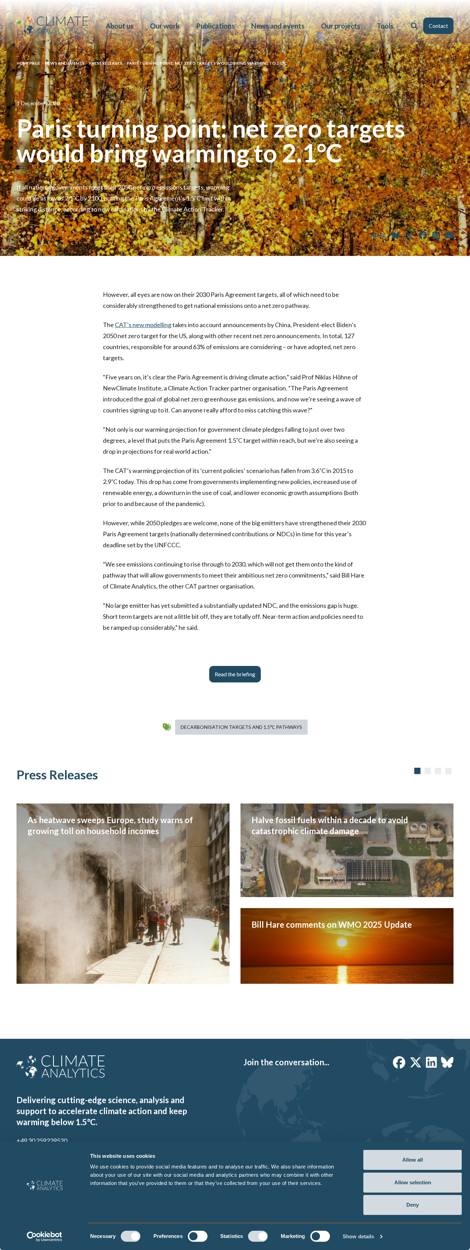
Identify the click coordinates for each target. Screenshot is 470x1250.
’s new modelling (143, 324)
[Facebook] (399, 1062)
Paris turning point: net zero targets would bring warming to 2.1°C (207, 63)
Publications (215, 26)
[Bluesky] (447, 1062)
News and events (278, 26)
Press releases (105, 63)
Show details (358, 1236)
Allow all (412, 1160)
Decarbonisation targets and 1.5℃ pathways (241, 727)
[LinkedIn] (431, 1062)
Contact (438, 25)
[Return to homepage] (52, 26)
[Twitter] (415, 1062)
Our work (165, 26)
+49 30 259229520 (42, 1140)
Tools (385, 26)
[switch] (197, 1236)
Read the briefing (235, 674)
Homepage (28, 63)
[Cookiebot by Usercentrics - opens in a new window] (44, 1236)
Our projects (340, 26)
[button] (414, 26)
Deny (412, 1205)
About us (119, 26)
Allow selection (412, 1182)
